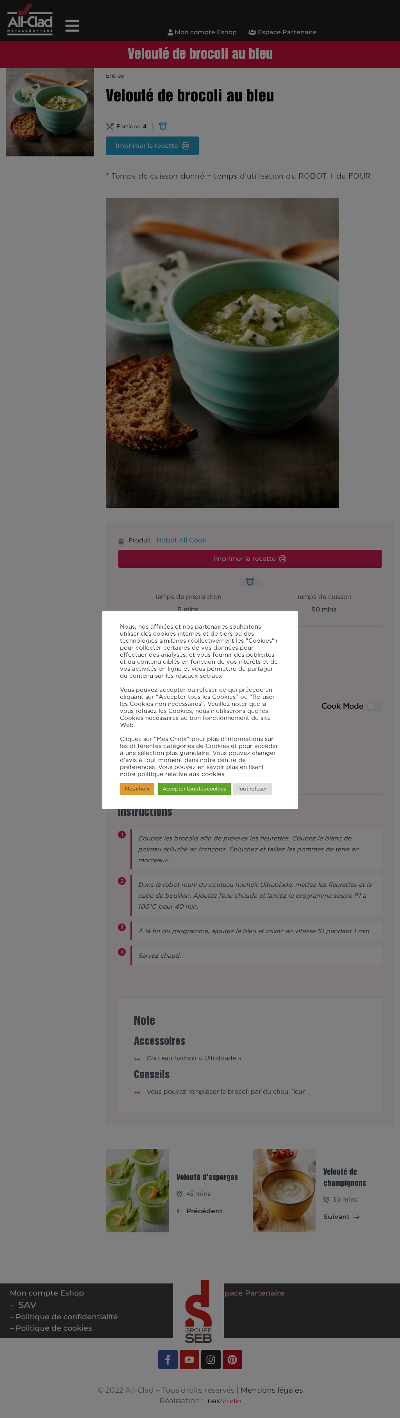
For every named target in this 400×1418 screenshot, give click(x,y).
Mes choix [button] (137, 788)
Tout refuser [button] (252, 788)
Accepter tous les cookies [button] (194, 788)
